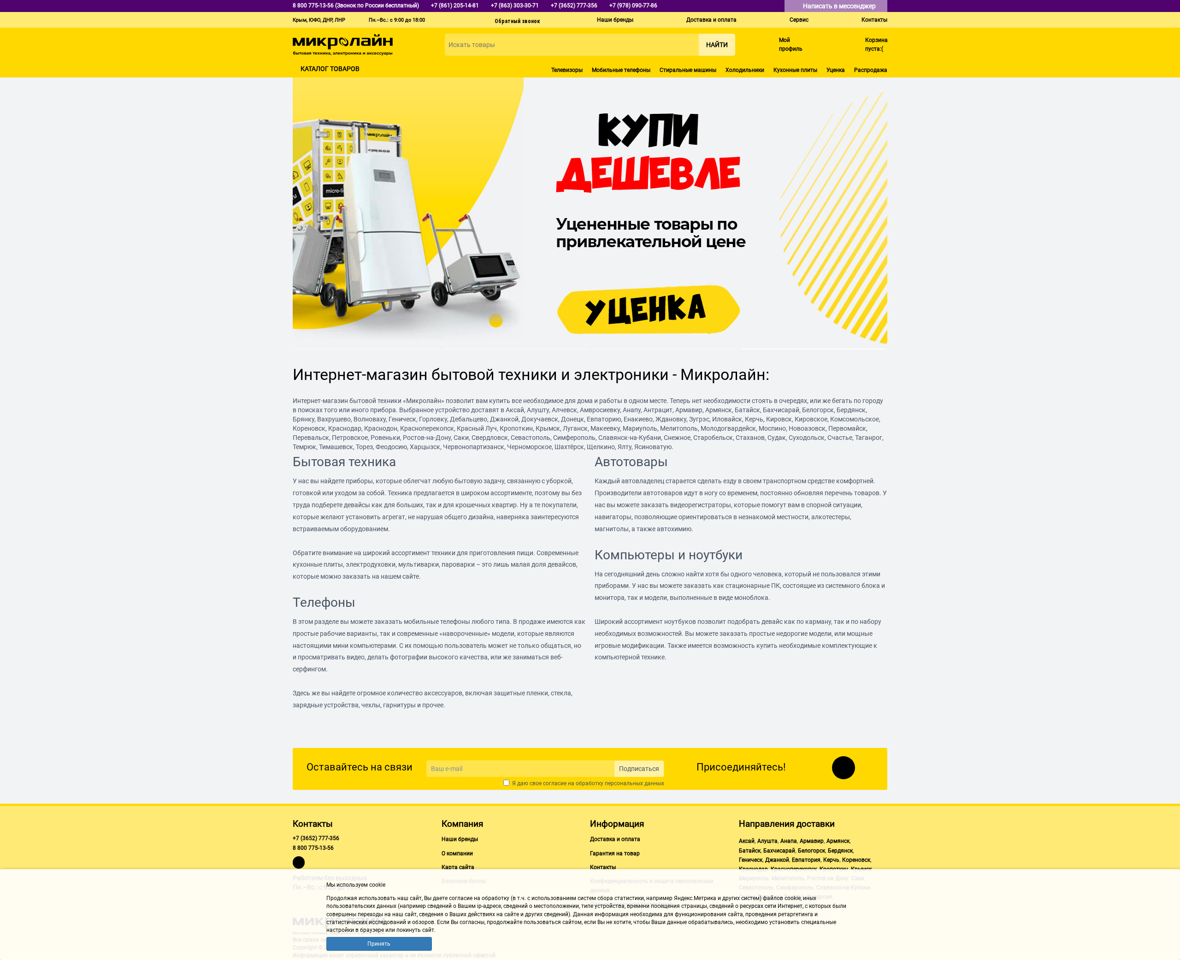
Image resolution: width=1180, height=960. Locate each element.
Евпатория (806, 860)
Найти (717, 44)
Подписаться (639, 768)
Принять (378, 944)
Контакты (874, 20)
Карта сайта (458, 867)
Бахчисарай (779, 850)
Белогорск (811, 850)
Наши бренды (615, 20)
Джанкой (777, 860)
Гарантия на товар (615, 853)
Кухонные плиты (795, 70)
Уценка (835, 70)
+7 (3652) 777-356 (316, 838)
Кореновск (856, 860)
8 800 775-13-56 (313, 848)
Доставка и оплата (711, 20)
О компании (457, 853)
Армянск (838, 841)
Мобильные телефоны (621, 70)
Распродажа (870, 70)
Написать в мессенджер (840, 6)
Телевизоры (567, 70)
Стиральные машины (688, 70)
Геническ (750, 860)
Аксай (747, 841)
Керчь (831, 860)
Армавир (812, 841)
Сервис (799, 20)
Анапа (788, 841)
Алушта (767, 841)
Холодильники (745, 70)
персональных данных (634, 783)
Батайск (750, 850)
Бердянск (840, 850)
